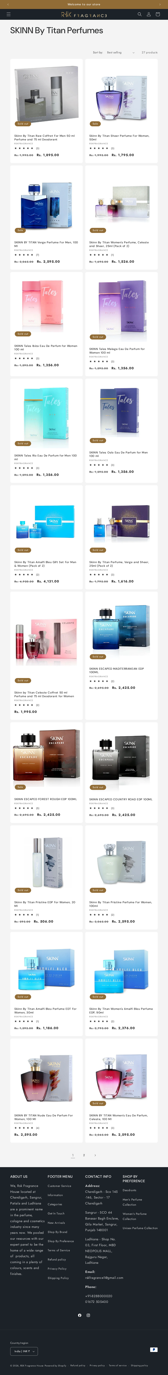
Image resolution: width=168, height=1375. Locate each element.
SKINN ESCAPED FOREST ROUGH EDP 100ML (45, 799)
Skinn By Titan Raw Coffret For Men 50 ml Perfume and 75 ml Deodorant (44, 137)
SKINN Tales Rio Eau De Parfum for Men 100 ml (45, 457)
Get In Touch (56, 1213)
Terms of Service (59, 1250)
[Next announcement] (160, 4)
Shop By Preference (61, 1241)
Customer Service (59, 1186)
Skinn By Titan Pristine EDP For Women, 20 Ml (44, 904)
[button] (8, 14)
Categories (55, 1204)
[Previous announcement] (7, 4)
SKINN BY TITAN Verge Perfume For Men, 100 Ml (46, 244)
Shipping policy (139, 1365)
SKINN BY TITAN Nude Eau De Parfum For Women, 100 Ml (43, 1117)
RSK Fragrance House (32, 1365)
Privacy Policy (57, 1269)
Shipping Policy (58, 1278)
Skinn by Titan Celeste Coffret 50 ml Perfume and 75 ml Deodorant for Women (44, 694)
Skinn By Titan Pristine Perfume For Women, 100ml (120, 904)
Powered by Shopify (55, 1365)
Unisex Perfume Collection (140, 1228)
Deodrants (129, 1190)
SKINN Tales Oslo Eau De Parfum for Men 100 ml (118, 454)
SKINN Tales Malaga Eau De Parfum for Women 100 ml (117, 350)
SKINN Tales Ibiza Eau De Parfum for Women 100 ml (45, 347)
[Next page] (95, 1155)
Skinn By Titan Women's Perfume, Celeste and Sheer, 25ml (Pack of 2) (119, 244)
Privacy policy (97, 1365)
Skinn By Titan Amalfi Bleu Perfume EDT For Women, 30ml (45, 1010)
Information (55, 1195)
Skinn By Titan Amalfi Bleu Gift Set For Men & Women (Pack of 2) (45, 564)
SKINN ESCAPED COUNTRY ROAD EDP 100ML (121, 799)
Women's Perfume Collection (135, 1216)
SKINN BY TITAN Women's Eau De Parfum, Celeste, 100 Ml (118, 1117)
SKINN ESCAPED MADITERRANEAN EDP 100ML (116, 670)
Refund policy (57, 1259)
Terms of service (118, 1365)
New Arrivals (56, 1223)
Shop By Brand (57, 1232)
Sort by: (98, 52)
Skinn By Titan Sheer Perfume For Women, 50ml (119, 137)
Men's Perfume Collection (132, 1202)
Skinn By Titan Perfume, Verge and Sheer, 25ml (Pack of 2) (119, 564)
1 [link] (73, 1155)
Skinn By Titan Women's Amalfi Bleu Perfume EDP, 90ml (121, 1010)
